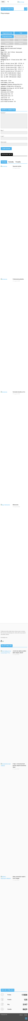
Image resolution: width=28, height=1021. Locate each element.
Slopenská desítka (17, 166)
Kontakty (25, 1015)
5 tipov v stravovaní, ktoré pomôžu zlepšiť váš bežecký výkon (19, 765)
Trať (21, 33)
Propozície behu (7, 36)
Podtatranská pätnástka (18, 279)
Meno (2, 130)
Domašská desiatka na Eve (19, 392)
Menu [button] (3, 2)
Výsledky (7, 40)
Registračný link (7, 33)
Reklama (21, 1015)
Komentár (3, 112)
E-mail (2, 136)
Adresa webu (3, 142)
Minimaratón (15, 504)
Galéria (7, 43)
